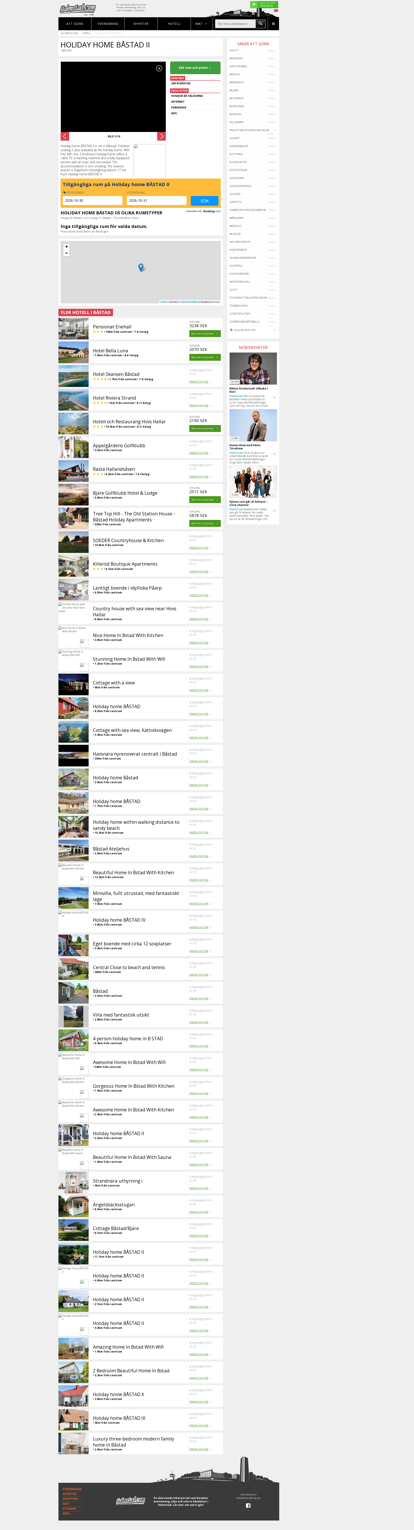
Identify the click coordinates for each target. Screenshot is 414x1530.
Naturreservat (240, 242)
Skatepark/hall (239, 282)
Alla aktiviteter (245, 330)
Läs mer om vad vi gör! (188, 1505)
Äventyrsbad (238, 66)
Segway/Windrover (242, 258)
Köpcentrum (238, 170)
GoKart (234, 138)
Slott (233, 290)
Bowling (235, 114)
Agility (233, 50)
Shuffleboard (239, 274)
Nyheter (141, 24)
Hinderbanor (238, 146)
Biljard (234, 90)
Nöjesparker (238, 250)
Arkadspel (236, 58)
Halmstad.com (69, 33)
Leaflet (163, 301)
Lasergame (236, 178)
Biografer (236, 98)
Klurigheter (238, 162)
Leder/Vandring (240, 186)
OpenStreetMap (189, 301)
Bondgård (236, 106)
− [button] (66, 253)
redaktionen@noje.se (248, 1498)
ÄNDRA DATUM (199, 382)
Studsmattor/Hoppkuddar (248, 298)
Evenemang (108, 24)
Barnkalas (236, 82)
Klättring (236, 154)
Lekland (234, 194)
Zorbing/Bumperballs (244, 321)
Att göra (74, 24)
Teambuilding (238, 306)
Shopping (236, 266)
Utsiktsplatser (239, 313)
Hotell (174, 24)
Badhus (234, 74)
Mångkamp (236, 218)
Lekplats (235, 202)
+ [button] (66, 246)
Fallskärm (236, 122)
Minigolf (235, 226)
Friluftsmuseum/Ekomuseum (249, 130)
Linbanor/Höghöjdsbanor (247, 210)
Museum (235, 234)
